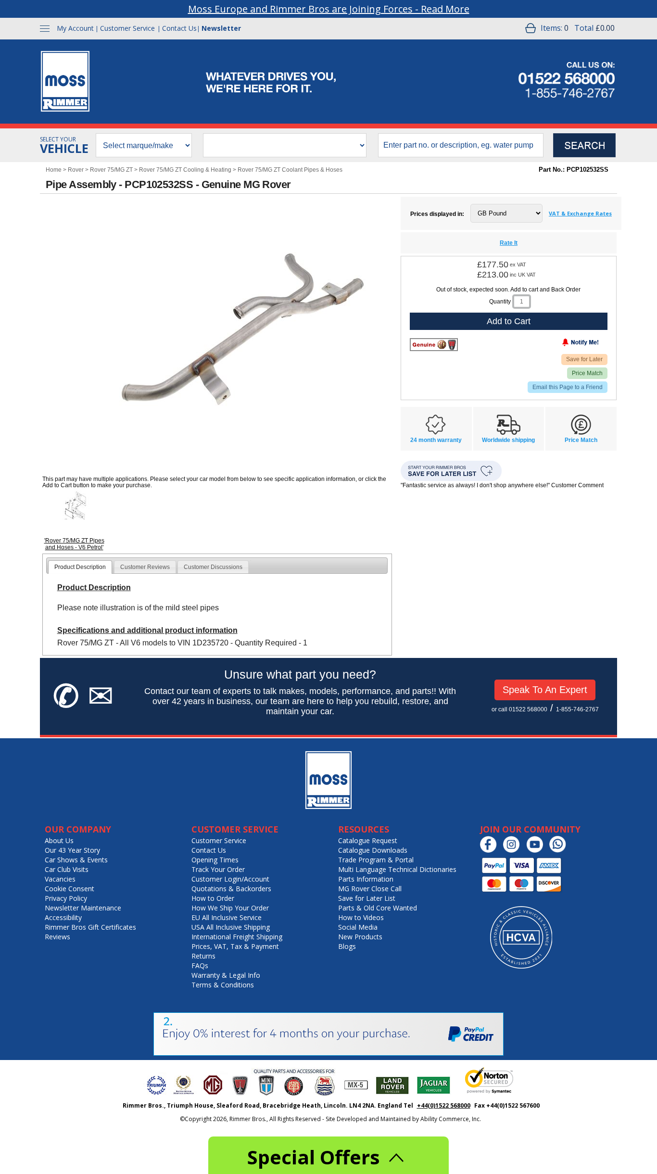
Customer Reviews (145, 567)
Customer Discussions (213, 567)
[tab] (80, 567)
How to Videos (361, 917)
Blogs (347, 946)
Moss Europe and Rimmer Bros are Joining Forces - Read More (328, 8)
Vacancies (60, 879)
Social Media (358, 927)
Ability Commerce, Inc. (450, 1119)
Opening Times (215, 859)
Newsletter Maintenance (83, 907)
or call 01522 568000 (519, 709)
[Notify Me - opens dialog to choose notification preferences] (560, 344)
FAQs (199, 965)
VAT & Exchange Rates (580, 213)
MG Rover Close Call (370, 888)
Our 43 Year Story (72, 850)
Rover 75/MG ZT (111, 169)
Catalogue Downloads (372, 850)
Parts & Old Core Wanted (377, 907)
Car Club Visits (66, 869)
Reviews (57, 936)
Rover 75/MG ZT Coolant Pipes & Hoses (290, 169)
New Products (360, 936)
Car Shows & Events (76, 859)
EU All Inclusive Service (226, 917)
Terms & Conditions (222, 984)
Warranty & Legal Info (225, 975)
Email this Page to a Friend (567, 387)
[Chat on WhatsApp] (560, 850)
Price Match (587, 373)
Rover (76, 169)
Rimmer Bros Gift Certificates (90, 927)
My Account (75, 28)
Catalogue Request (367, 840)
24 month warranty (436, 440)
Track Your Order (218, 869)
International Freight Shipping (236, 936)
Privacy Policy (66, 898)
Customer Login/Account (230, 879)
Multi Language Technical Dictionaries (397, 869)
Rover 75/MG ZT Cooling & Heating (185, 169)
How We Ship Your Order (230, 907)
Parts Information (365, 879)
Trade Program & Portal (376, 859)
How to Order (212, 898)
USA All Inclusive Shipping (230, 927)
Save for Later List (366, 898)
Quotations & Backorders (231, 888)
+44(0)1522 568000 (443, 1105)
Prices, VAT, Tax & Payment (235, 946)
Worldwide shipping (508, 440)
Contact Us (179, 28)
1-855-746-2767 (577, 709)
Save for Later (584, 359)
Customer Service (127, 28)
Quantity (500, 301)
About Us (59, 840)
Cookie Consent (69, 888)
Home (54, 169)
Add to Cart (509, 321)
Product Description (80, 567)
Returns (203, 955)
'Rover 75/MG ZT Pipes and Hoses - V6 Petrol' (74, 544)
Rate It (509, 243)
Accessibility (63, 917)
